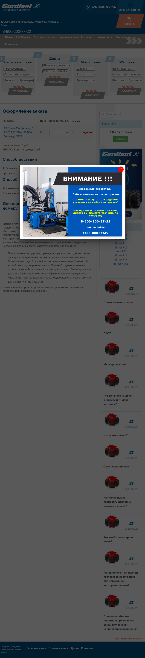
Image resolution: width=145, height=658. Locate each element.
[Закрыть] (121, 169)
